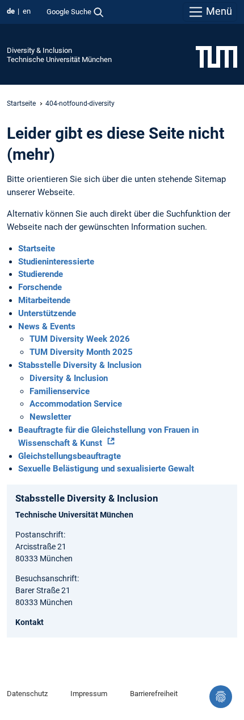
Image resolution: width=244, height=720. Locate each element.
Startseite (21, 103)
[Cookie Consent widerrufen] (220, 696)
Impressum (88, 693)
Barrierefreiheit (154, 693)
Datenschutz (27, 693)
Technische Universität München (59, 59)
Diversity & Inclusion (39, 50)
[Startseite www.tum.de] (216, 56)
